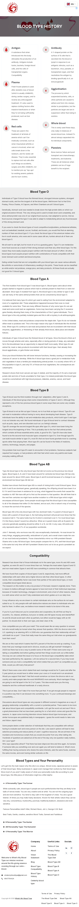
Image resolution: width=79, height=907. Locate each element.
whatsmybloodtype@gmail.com (15, 875)
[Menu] (77, 8)
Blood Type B (53, 866)
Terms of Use (53, 846)
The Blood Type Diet (49, 898)
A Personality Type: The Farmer (19, 783)
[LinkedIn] (66, 848)
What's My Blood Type (23, 898)
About (33, 851)
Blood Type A (53, 871)
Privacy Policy (54, 851)
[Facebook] (71, 853)
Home (33, 846)
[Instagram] (71, 848)
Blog (33, 862)
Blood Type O (53, 875)
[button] (39, 783)
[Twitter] (66, 853)
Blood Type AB (54, 862)
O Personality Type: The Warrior (19, 832)
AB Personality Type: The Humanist (21, 827)
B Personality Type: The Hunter (19, 822)
